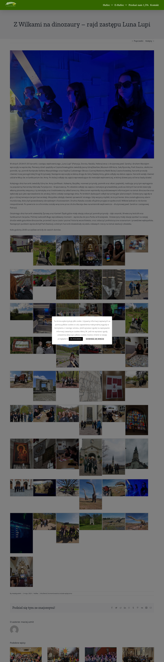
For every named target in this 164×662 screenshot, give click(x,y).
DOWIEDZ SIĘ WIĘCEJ (95, 339)
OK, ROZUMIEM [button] (75, 339)
